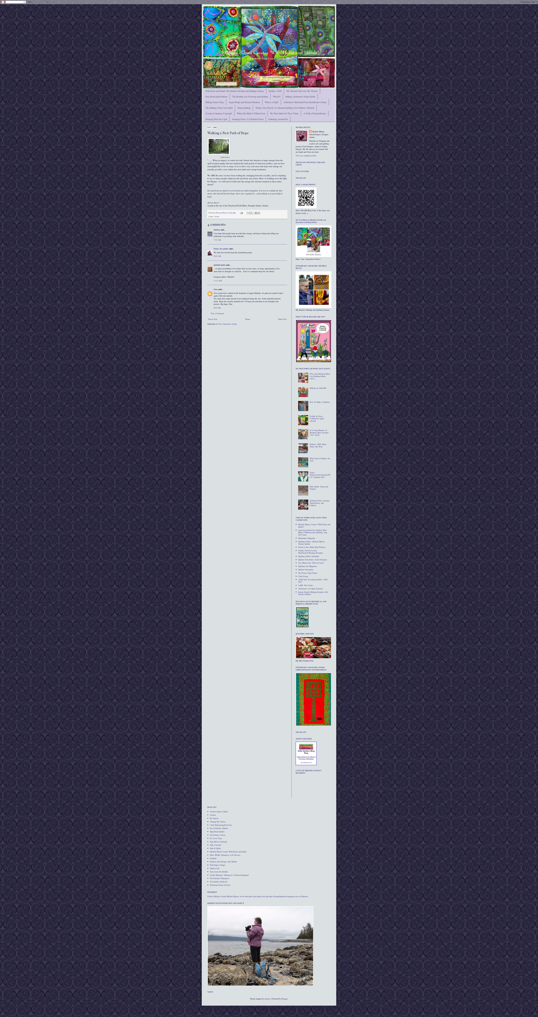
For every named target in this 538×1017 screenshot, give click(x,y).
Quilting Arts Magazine (307, 566)
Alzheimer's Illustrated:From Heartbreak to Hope (305, 102)
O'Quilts (213, 858)
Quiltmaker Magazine (306, 538)
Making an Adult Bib (318, 388)
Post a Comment (217, 313)
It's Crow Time (216, 838)
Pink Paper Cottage (217, 865)
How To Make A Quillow (320, 402)
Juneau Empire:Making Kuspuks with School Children (313, 593)
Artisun (213, 815)
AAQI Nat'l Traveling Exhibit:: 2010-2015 (313, 580)
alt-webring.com (306, 762)
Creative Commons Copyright (219, 113)
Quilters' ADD (275, 90)
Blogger (284, 998)
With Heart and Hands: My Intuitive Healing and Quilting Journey (234, 90)
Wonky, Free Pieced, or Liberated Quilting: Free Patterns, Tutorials (284, 107)
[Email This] (248, 213)
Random (310, 759)
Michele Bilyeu (221, 213)
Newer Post (212, 319)
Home (247, 319)
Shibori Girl (215, 868)
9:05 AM (217, 256)
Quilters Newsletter (305, 569)
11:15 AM (218, 280)
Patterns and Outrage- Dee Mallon (223, 861)
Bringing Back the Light (216, 119)
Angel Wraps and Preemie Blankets (244, 102)
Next (313, 757)
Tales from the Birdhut (219, 871)
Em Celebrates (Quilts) (219, 828)
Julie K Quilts (215, 848)
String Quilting (244, 107)
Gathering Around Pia (278, 119)
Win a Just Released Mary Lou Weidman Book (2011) (320, 376)
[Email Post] (241, 213)
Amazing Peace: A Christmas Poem (248, 119)
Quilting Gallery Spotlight (308, 556)
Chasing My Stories (217, 821)
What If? (277, 96)
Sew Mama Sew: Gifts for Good (311, 562)
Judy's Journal (215, 845)
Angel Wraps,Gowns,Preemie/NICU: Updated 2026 (320, 474)
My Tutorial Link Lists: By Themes (302, 90)
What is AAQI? (272, 102)
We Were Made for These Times (284, 113)
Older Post (282, 319)
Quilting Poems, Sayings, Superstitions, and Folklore (320, 503)
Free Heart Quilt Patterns (217, 96)
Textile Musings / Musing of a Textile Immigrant (229, 875)
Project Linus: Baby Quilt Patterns (311, 547)
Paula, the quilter (221, 248)
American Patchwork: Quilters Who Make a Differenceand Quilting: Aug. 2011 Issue (313, 532)
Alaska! (227, 157)
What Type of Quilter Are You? (320, 459)
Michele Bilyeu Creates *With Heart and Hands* (314, 525)
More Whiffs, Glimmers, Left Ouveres (225, 855)
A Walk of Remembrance (314, 113)
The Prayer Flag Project (307, 573)
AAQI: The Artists (305, 585)
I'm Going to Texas (217, 835)
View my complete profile (306, 155)
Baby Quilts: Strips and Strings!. (319, 487)
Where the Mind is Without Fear (251, 113)
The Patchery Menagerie (219, 878)
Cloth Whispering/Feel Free (221, 825)
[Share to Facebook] (256, 213)
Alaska (216, 216)
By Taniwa (214, 818)
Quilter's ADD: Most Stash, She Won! (318, 445)
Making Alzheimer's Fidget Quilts (300, 96)
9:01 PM (217, 307)
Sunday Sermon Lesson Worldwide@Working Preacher (310, 551)
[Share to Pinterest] (258, 213)
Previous (302, 759)
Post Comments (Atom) (227, 324)
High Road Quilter (217, 831)
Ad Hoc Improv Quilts (219, 811)
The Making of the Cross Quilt (219, 107)
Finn (216, 289)
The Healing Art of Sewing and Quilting (250, 96)
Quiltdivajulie (219, 264)
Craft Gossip (303, 576)
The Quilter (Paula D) (218, 881)
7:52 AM (217, 239)
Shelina (217, 229)
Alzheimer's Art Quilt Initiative (310, 588)
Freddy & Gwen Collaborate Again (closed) (317, 418)
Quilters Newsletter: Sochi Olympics (312, 559)
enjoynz (267, 998)
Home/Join (301, 757)
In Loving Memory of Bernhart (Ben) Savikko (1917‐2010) (319, 432)
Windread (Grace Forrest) (220, 885)
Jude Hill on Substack (218, 841)
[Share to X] (253, 213)
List (308, 757)
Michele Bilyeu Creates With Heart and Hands (228, 851)
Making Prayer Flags (215, 102)
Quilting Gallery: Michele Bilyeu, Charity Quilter (311, 542)
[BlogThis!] (250, 213)
